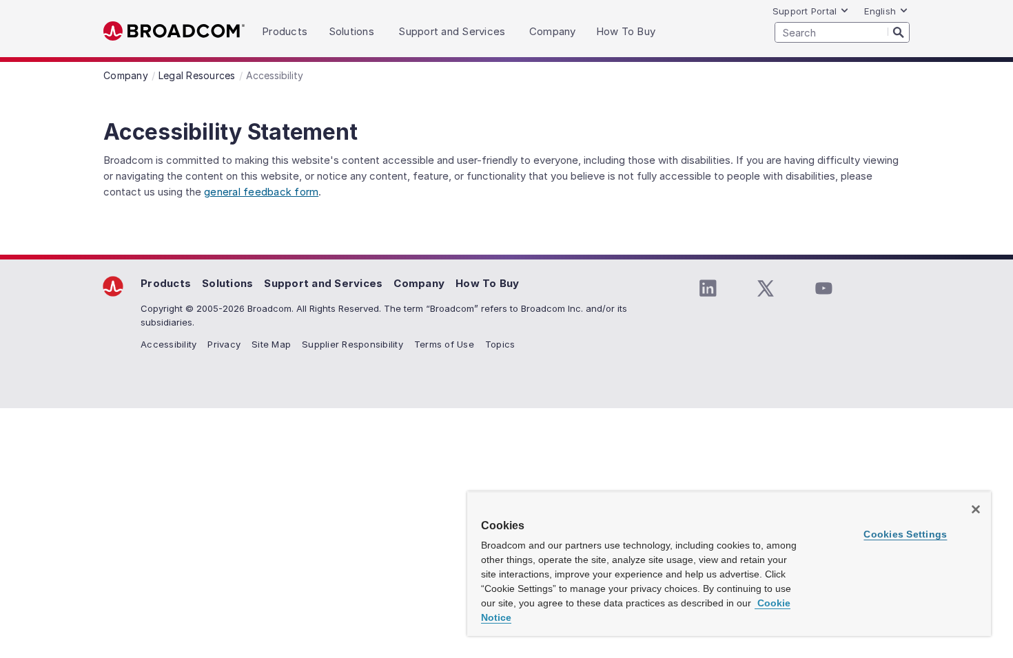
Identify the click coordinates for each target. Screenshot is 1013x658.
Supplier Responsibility (352, 344)
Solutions (227, 283)
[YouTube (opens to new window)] (823, 288)
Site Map (271, 344)
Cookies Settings (905, 534)
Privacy (224, 344)
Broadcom (174, 31)
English (880, 11)
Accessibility (168, 344)
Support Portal (804, 11)
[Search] (898, 32)
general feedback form (261, 191)
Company (418, 283)
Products (166, 283)
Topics (500, 344)
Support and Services (323, 283)
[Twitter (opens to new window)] (765, 288)
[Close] (976, 509)
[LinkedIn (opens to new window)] (707, 288)
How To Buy (488, 283)
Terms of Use (444, 344)
